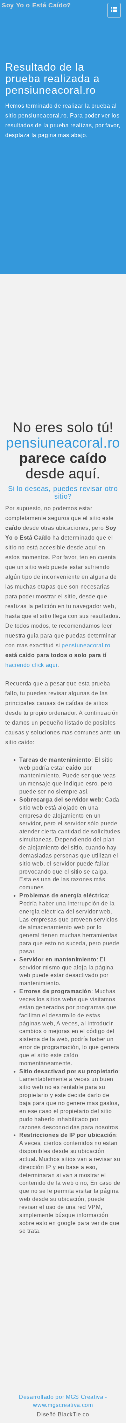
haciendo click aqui (31, 665)
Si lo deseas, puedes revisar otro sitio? (63, 492)
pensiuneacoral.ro (63, 442)
